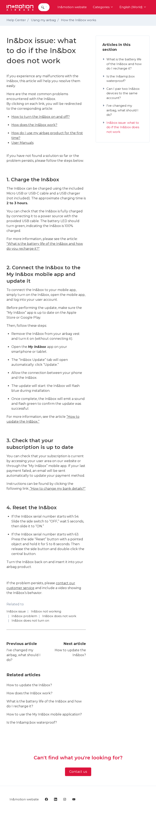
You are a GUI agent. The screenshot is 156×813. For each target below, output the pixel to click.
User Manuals (22, 143)
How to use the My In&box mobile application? (44, 714)
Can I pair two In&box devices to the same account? (123, 93)
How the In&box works (78, 20)
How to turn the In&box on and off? (40, 117)
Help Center (16, 20)
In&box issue (16, 611)
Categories (101, 7)
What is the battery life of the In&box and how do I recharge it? (44, 703)
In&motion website (72, 7)
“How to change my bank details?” (57, 489)
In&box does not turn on (30, 620)
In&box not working (46, 611)
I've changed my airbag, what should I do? (23, 655)
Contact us (78, 772)
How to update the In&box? (29, 685)
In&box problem (24, 616)
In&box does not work (59, 616)
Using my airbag (43, 20)
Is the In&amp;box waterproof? (31, 722)
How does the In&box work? (34, 125)
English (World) (131, 7)
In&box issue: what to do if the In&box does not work (122, 127)
